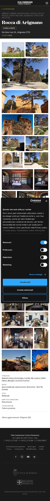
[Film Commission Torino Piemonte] (25, 3)
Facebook (15, 457)
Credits (41, 449)
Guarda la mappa (9, 28)
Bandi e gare (32, 447)
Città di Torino (25, 472)
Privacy (9, 449)
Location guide (8, 9)
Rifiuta (25, 298)
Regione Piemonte (25, 482)
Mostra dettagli (35, 274)
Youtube (28, 457)
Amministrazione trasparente (15, 447)
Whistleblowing (31, 449)
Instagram (22, 457)
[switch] (43, 250)
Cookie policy (18, 449)
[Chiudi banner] (46, 201)
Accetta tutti (25, 282)
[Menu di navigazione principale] (47, 3)
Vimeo (34, 457)
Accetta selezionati (25, 290)
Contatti (41, 447)
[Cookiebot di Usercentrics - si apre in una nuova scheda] (31, 201)
